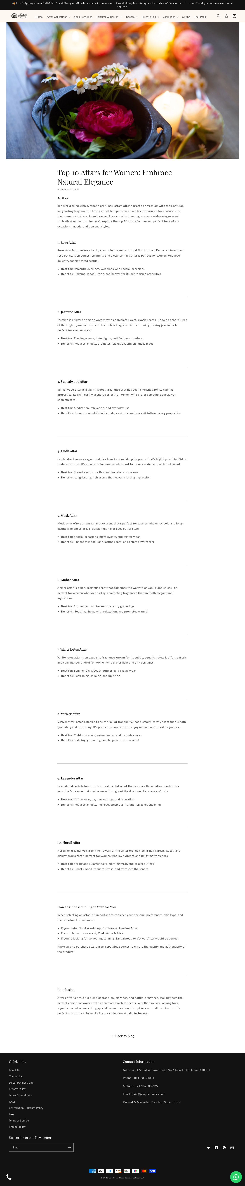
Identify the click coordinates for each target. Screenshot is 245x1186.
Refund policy (17, 1126)
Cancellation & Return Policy (26, 1107)
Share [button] (65, 198)
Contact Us (15, 1076)
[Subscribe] (69, 1147)
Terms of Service (19, 1120)
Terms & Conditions (20, 1095)
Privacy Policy (17, 1088)
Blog (11, 1114)
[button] (58, 17)
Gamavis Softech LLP (134, 1178)
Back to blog (124, 1036)
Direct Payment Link (21, 1082)
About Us (14, 1070)
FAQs (12, 1101)
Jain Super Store (116, 1178)
